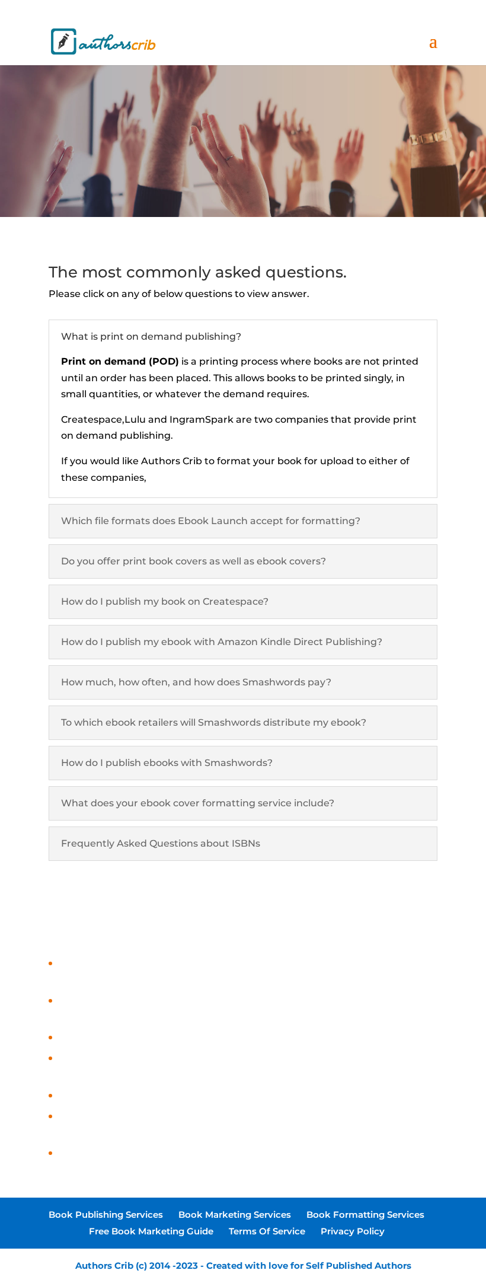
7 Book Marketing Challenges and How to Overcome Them (198, 1096)
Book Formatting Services (365, 1214)
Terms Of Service (267, 1231)
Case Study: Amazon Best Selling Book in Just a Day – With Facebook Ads (233, 1153)
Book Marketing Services (234, 1214)
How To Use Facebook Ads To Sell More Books (165, 1037)
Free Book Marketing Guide (151, 1231)
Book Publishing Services (106, 1214)
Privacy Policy (353, 1231)
